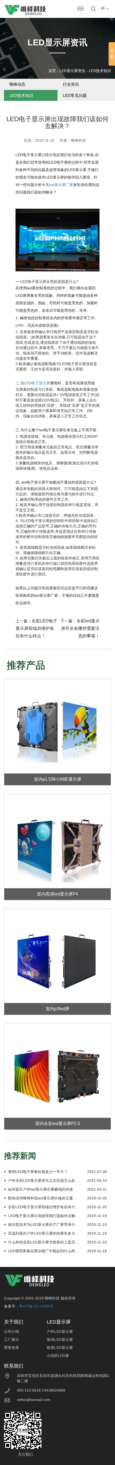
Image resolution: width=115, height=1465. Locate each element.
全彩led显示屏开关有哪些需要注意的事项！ (80, 628)
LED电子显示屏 (37, 383)
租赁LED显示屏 (60, 1347)
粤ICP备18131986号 (36, 1306)
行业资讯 (71, 84)
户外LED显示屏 (60, 1331)
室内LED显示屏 (60, 1339)
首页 (52, 71)
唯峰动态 (17, 84)
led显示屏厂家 (61, 185)
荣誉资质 (11, 1347)
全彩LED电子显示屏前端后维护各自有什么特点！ (36, 628)
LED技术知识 (100, 71)
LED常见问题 (75, 95)
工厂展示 (11, 1339)
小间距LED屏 (58, 1355)
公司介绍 (11, 1331)
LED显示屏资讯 (72, 71)
